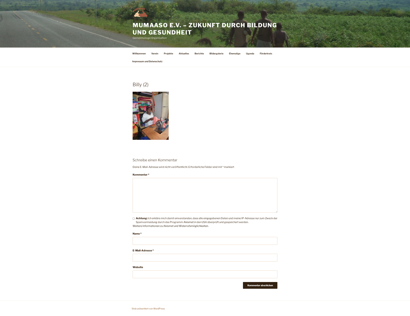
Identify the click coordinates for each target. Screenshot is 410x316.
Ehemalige (234, 53)
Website (138, 267)
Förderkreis (266, 53)
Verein (154, 53)
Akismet (189, 222)
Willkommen (139, 53)
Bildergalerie (216, 53)
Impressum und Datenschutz (147, 61)
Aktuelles (184, 53)
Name (137, 233)
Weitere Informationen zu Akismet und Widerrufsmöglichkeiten (170, 226)
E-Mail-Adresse (143, 250)
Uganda (250, 53)
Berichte (199, 53)
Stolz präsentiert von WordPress (148, 308)
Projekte (168, 53)
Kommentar (141, 174)
